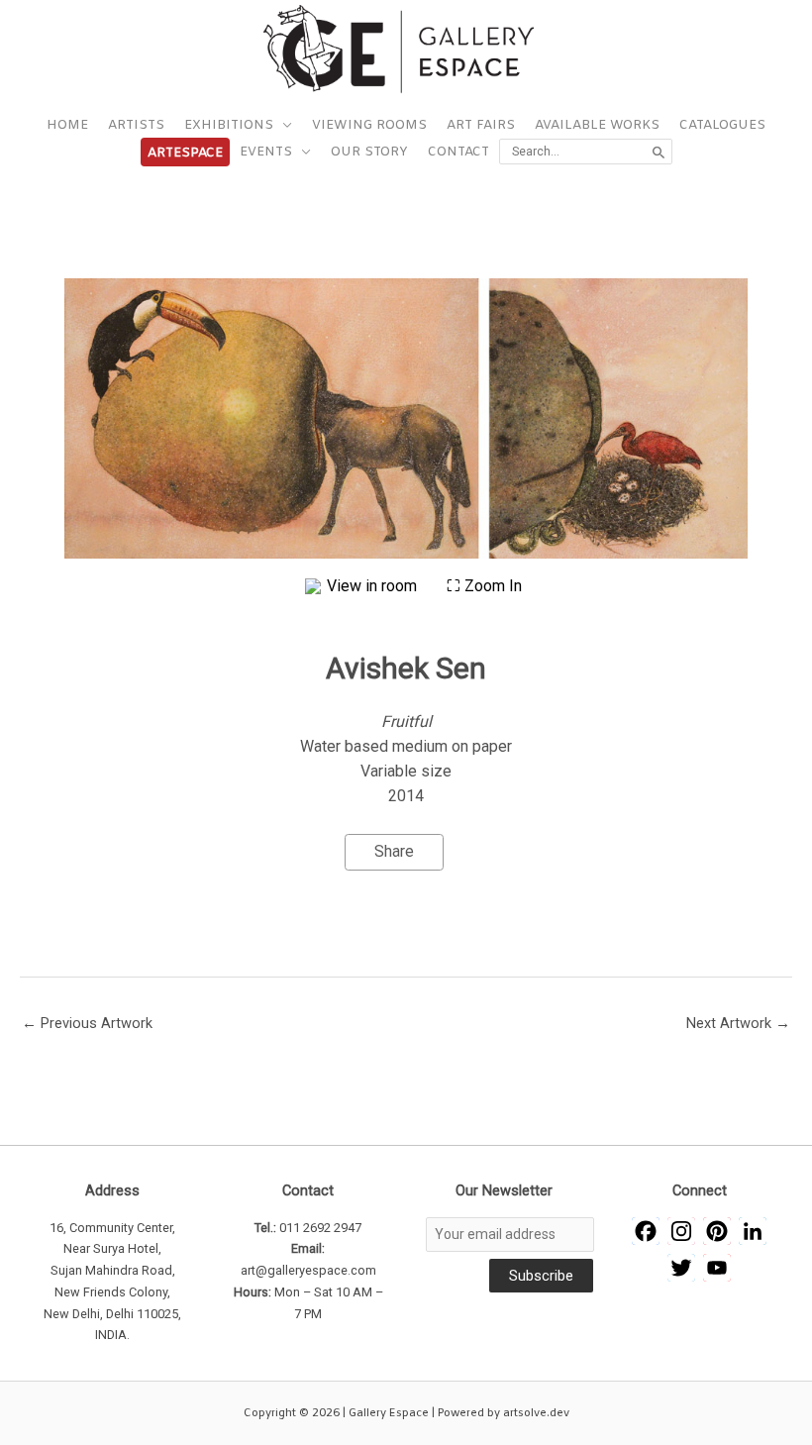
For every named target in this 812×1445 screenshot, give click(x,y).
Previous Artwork (87, 1023)
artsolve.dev (536, 1413)
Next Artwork (738, 1023)
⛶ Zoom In (484, 585)
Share (394, 851)
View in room (374, 585)
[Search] (659, 151)
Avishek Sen (406, 668)
